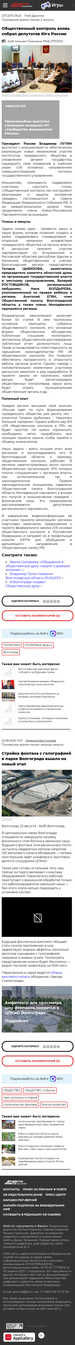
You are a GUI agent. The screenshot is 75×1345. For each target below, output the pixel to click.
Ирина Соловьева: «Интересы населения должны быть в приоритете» (43, 720)
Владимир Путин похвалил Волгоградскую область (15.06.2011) (33, 576)
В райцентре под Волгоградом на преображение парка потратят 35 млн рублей (41, 1161)
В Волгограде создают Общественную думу (26, 584)
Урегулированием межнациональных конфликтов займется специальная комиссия (40, 709)
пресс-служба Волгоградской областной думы (35, 95)
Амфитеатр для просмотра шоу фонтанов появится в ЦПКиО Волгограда (33, 1007)
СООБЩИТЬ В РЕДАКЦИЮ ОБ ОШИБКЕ (32, 1214)
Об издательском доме (22, 1194)
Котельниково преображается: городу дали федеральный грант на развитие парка (41, 1124)
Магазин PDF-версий (20, 1200)
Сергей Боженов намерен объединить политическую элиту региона (41, 683)
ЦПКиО (7, 819)
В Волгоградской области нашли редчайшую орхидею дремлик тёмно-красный (40, 1136)
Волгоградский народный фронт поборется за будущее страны (38, 671)
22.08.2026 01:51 (12, 740)
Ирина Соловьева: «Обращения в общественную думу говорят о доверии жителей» (38, 566)
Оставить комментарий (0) (37, 615)
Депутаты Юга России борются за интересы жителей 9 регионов (38, 695)
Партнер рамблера (36, 1326)
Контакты (11, 1189)
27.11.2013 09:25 (11, 15)
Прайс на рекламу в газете (45, 1189)
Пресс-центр (55, 1194)
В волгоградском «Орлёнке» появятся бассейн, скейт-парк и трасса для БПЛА (42, 1148)
